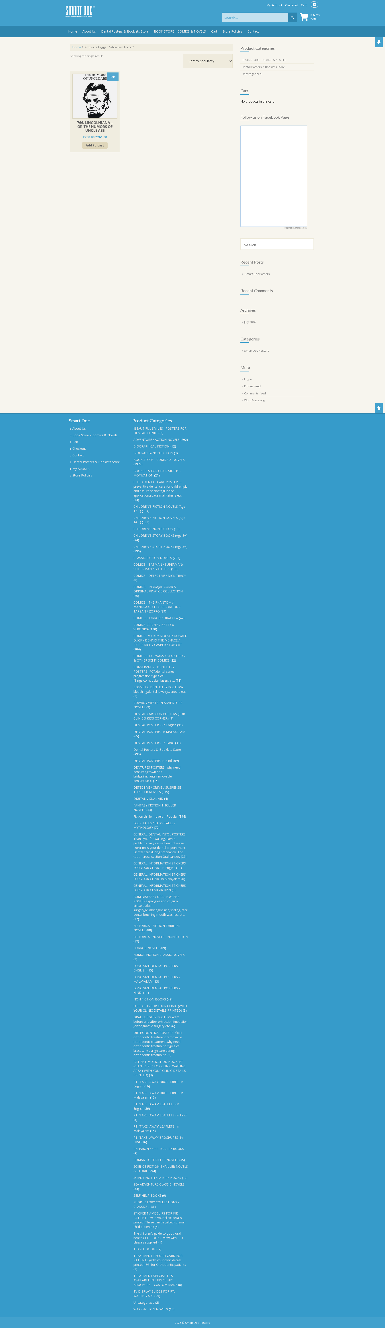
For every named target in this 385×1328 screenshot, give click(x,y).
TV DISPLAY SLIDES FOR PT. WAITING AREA (154, 1293)
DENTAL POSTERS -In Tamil (153, 743)
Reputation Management (296, 228)
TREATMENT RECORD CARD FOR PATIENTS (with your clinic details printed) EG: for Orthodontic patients (159, 1260)
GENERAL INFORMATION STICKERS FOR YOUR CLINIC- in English (159, 865)
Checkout (291, 5)
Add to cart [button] (95, 145)
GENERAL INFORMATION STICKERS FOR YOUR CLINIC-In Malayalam (159, 876)
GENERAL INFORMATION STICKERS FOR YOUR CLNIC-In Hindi (159, 887)
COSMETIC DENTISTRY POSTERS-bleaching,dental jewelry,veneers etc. (159, 689)
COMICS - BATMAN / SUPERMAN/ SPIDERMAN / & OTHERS (158, 566)
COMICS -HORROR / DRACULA (155, 618)
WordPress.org (254, 400)
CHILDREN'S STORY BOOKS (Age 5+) (160, 546)
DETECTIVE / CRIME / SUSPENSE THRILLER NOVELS (157, 789)
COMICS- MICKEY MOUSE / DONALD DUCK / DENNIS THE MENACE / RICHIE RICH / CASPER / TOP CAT (160, 640)
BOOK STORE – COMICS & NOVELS (180, 31)
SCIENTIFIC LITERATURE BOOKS (157, 1177)
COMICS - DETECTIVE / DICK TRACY (159, 575)
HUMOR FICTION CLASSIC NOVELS (159, 955)
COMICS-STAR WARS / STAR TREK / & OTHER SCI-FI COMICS (159, 658)
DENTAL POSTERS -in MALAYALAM (159, 732)
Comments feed (255, 393)
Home (72, 31)
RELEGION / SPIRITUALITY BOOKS (158, 1149)
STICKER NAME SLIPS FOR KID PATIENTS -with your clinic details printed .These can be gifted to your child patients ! (159, 1220)
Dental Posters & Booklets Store (125, 31)
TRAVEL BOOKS (145, 1249)
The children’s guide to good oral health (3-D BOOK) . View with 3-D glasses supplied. (158, 1237)
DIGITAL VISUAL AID (148, 798)
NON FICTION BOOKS (149, 999)
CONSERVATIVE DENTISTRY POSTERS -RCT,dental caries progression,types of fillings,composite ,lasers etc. (154, 674)
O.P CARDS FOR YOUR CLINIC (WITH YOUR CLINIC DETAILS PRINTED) (160, 1008)
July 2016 (250, 322)
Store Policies (232, 31)
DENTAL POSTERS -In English (154, 725)
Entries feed (252, 386)
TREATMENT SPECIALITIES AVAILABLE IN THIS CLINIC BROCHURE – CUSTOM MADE (155, 1280)
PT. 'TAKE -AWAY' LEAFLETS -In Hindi (160, 1115)
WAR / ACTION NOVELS (150, 1309)
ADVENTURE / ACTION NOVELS (156, 439)
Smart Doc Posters (257, 274)
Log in (248, 379)
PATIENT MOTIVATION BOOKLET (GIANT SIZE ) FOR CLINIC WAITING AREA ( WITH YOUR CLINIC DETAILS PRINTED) (159, 1068)
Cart (304, 5)
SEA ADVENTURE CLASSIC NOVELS (158, 1184)
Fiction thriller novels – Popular (155, 816)
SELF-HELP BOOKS (147, 1195)
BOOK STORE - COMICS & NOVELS (264, 60)
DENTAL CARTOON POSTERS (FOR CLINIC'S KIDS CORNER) (159, 716)
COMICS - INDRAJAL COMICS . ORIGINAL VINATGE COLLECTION (158, 589)
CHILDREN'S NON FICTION (153, 529)
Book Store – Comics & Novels (94, 435)
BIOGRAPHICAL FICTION (151, 446)
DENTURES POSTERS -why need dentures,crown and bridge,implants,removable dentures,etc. (156, 774)
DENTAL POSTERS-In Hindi (152, 761)
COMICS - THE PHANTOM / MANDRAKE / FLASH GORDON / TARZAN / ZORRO (156, 606)
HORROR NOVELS (146, 948)
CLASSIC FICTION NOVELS (152, 558)
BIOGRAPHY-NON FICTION (153, 453)
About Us (89, 31)
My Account (274, 5)
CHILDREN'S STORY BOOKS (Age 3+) (160, 535)
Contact (253, 31)
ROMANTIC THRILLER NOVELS (155, 1160)
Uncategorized (252, 74)
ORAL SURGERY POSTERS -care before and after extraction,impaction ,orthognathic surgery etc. (160, 1021)
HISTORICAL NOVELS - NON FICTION (160, 937)
